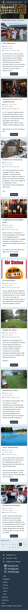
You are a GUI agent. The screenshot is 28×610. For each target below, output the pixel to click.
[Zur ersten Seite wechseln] (2, 544)
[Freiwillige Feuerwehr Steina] (12, 2)
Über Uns (5, 588)
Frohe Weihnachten (8, 43)
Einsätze (5, 582)
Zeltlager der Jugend (9, 330)
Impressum (5, 597)
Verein (4, 594)
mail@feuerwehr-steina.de (13, 561)
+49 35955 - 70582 (11, 558)
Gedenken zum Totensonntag (12, 160)
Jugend (5, 591)
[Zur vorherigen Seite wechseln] (5, 544)
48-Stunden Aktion (8, 280)
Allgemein (11, 46)
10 (12, 547)
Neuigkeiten (6, 579)
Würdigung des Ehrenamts (11, 505)
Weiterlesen (14, 74)
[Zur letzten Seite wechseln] (18, 547)
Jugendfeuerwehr (13, 104)
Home (4, 576)
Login (3, 603)
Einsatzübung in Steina (10, 390)
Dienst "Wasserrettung (10, 447)
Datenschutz (5, 600)
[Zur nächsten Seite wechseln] (15, 547)
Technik (5, 585)
